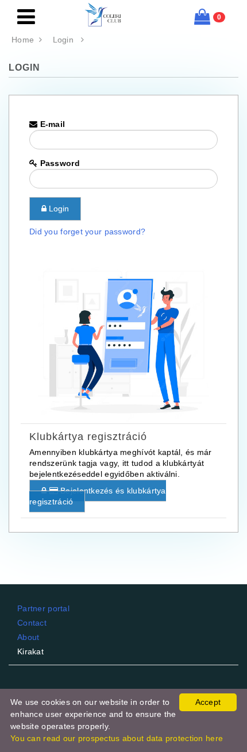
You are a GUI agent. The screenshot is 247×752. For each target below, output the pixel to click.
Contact (32, 622)
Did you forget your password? (87, 231)
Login (67, 39)
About (28, 637)
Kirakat (30, 651)
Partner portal (43, 608)
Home (25, 39)
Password (58, 163)
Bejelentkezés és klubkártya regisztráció (97, 496)
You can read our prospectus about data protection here (116, 738)
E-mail (51, 124)
